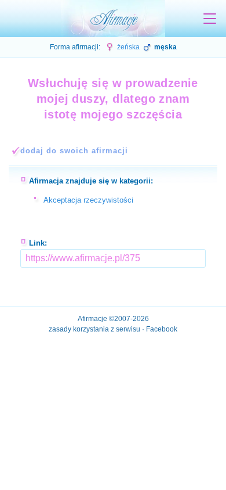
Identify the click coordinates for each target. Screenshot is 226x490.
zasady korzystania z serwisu (94, 329)
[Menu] (210, 18)
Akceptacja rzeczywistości (88, 200)
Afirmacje (92, 319)
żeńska (127, 47)
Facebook (161, 329)
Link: (38, 243)
